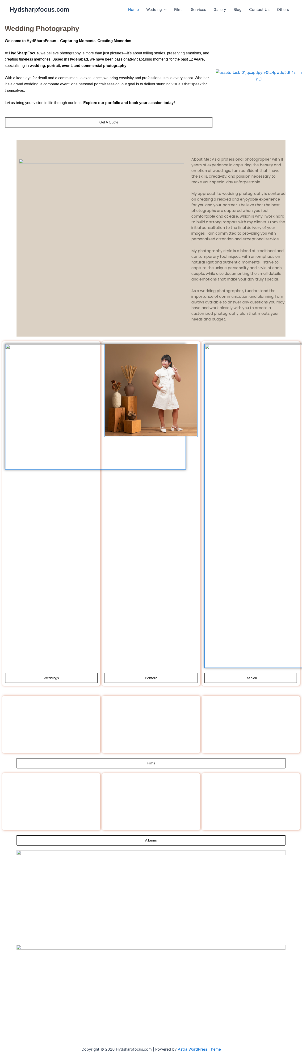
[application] (164, 9)
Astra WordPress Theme (199, 1049)
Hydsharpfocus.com (39, 9)
